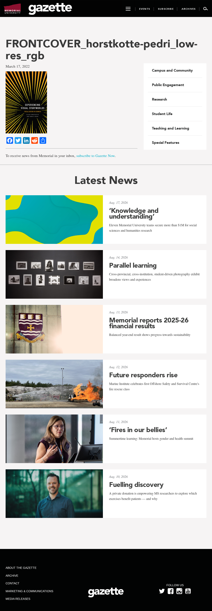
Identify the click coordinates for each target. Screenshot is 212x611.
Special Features (165, 142)
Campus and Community (172, 70)
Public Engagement (168, 85)
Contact (12, 583)
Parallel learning (133, 265)
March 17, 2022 (18, 66)
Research (159, 99)
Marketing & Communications (29, 591)
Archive (12, 575)
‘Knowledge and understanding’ (133, 213)
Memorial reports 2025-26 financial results (148, 323)
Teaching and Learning (170, 128)
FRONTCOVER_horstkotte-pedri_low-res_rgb (101, 49)
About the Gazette (21, 567)
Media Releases (18, 598)
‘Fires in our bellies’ (138, 430)
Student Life (162, 114)
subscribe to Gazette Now (95, 155)
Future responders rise (143, 375)
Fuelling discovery (136, 485)
